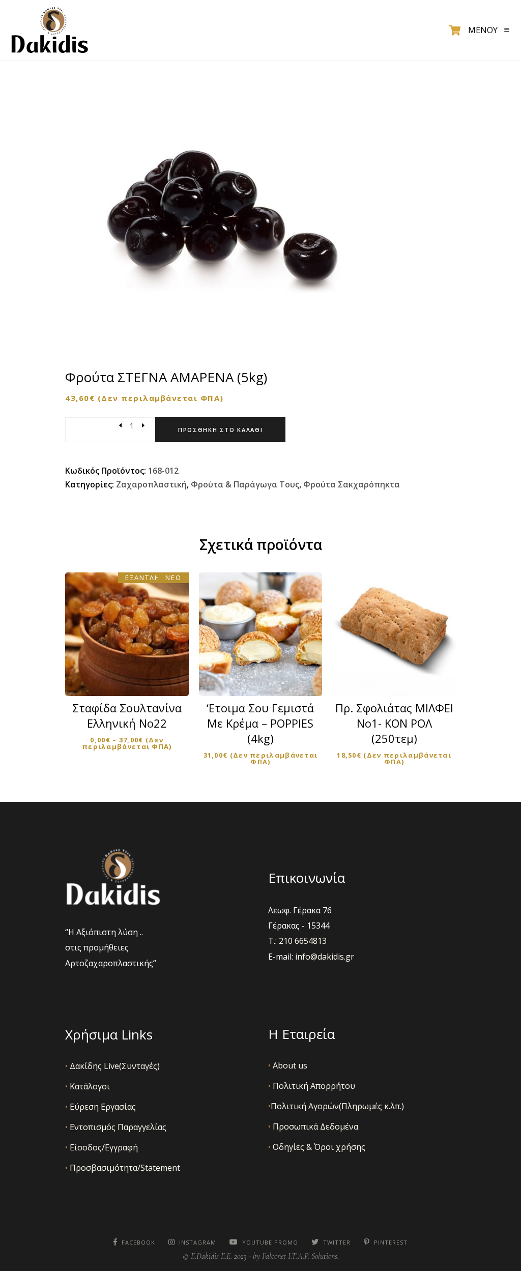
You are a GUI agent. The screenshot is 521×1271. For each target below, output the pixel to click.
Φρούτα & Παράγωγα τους (245, 484)
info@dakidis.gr (324, 956)
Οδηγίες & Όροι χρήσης (316, 1146)
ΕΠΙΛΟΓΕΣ (134, 679)
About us (287, 1065)
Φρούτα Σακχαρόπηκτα (351, 484)
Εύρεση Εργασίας (100, 1106)
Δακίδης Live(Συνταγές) (112, 1066)
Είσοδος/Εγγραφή (101, 1147)
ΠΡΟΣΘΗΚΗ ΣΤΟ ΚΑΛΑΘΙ (267, 674)
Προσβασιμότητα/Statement (122, 1167)
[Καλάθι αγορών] (455, 30)
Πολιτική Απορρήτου (311, 1085)
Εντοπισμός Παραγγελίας (115, 1127)
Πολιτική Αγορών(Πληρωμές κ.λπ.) (336, 1106)
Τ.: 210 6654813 (297, 940)
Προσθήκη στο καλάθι (220, 430)
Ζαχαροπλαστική (151, 484)
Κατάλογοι (87, 1086)
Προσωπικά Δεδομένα (313, 1126)
